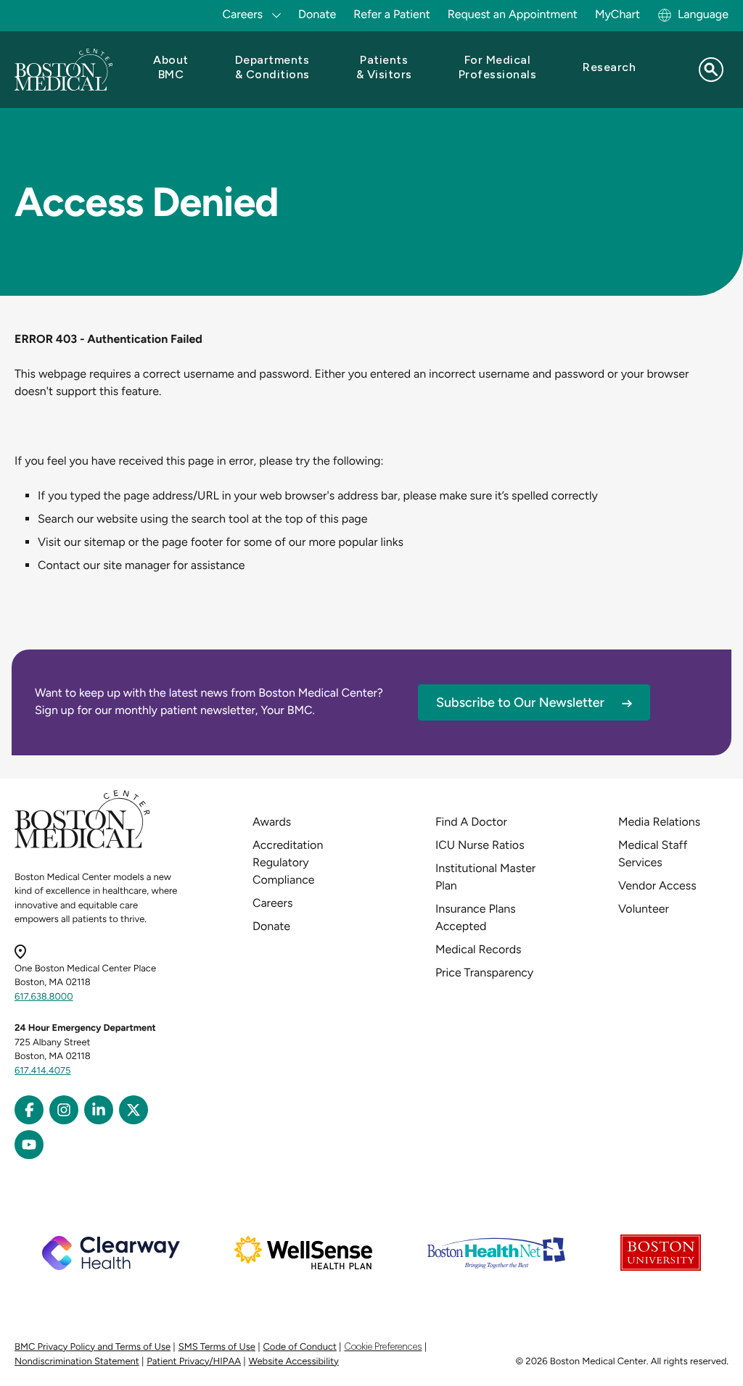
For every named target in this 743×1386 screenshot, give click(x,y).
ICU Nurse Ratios (480, 845)
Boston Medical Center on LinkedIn (98, 1109)
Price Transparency (484, 972)
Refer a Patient (391, 14)
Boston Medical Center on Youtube (29, 1144)
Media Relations (659, 822)
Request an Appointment (513, 14)
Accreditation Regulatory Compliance (288, 862)
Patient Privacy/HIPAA (194, 1361)
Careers (272, 903)
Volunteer (643, 909)
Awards (272, 822)
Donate (317, 14)
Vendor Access (657, 885)
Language (703, 14)
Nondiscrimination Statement (77, 1361)
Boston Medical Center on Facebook (29, 1109)
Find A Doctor (471, 822)
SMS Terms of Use (216, 1347)
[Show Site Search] (711, 69)
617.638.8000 (44, 997)
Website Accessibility (294, 1361)
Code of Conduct (300, 1347)
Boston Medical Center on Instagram (63, 1109)
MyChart (617, 14)
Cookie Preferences (383, 1346)
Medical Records (478, 949)
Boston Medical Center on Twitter (133, 1109)
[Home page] (82, 845)
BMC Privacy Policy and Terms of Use (93, 1347)
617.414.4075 (43, 1071)
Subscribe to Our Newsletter (520, 702)
